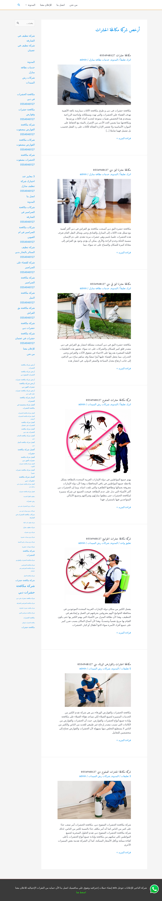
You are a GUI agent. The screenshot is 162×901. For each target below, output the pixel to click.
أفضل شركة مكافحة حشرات (26, 451)
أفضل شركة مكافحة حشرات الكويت (27, 465)
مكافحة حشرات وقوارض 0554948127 (27, 114)
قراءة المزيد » (123, 138)
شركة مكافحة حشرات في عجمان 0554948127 (25, 338)
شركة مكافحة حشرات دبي (25, 589)
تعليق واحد (125, 543)
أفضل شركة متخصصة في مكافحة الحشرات (26, 406)
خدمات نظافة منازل (99, 59)
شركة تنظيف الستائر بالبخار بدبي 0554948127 (25, 252)
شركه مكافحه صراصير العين (27, 613)
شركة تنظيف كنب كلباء (29, 522)
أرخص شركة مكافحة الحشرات (28, 366)
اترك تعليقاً (125, 59)
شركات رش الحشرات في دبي (26, 506)
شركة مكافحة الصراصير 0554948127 (27, 282)
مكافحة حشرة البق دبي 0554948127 (112, 170)
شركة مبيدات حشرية (28, 547)
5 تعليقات (126, 668)
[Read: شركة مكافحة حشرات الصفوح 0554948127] (98, 441)
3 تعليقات (126, 776)
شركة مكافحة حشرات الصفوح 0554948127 (108, 400)
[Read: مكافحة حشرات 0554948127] (94, 84)
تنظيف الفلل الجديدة (29, 496)
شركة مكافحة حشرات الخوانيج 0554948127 (108, 538)
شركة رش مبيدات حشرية (28, 537)
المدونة (31, 4)
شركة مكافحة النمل (29, 576)
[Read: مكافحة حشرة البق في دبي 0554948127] (94, 315)
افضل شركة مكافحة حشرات (27, 491)
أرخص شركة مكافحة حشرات (25, 380)
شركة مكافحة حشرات (25, 580)
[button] (18, 5)
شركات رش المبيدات (98, 404)
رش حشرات (31, 501)
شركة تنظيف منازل (29, 527)
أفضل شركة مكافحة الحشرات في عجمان (28, 423)
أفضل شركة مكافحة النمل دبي (26, 443)
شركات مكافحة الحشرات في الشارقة (25, 516)
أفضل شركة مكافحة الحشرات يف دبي (28, 430)
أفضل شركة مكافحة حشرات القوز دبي (28, 458)
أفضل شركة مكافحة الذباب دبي (26, 437)
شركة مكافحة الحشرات (29, 553)
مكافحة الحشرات (29, 618)
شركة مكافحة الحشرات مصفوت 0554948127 (25, 159)
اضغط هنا (81, 892)
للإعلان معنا (46, 4)
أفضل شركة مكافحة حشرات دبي (27, 479)
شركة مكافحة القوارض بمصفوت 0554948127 (25, 129)
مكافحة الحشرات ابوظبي (28, 622)
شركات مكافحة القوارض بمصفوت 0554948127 (25, 144)
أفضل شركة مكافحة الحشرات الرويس (26, 417)
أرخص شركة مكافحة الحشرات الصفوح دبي (28, 373)
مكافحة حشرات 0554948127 (115, 55)
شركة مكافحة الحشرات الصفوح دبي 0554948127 (106, 771)
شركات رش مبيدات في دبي (27, 511)
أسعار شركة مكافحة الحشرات (27, 399)
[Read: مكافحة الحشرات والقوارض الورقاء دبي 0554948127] (98, 689)
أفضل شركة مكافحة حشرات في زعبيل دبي (26, 485)
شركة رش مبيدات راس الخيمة (26, 542)
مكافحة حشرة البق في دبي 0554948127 (110, 284)
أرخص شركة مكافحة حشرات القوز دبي (27, 385)
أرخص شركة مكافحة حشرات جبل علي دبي (25, 392)
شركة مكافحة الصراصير (28, 565)
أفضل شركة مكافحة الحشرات (26, 413)
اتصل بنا (61, 4)
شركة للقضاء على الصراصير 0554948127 (26, 267)
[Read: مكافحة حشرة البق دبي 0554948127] (94, 200)
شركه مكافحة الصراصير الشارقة (26, 603)
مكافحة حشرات (28, 627)
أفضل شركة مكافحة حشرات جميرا (25, 471)
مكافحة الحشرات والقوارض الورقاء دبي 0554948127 (104, 664)
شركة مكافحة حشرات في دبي (25, 598)
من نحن (73, 4)
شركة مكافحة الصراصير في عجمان (27, 569)
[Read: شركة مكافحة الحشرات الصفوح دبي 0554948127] (94, 799)
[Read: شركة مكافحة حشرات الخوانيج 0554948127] (98, 575)
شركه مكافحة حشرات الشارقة (27, 608)
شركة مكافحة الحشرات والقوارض (25, 560)
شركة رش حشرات (29, 532)
